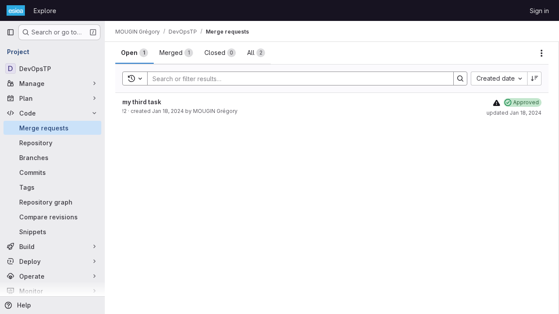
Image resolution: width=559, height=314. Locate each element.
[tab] (134, 53)
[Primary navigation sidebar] (10, 32)
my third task (141, 102)
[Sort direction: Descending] (535, 78)
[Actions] (542, 53)
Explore (45, 10)
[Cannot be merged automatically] (496, 102)
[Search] (460, 78)
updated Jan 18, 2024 (514, 112)
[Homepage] (16, 10)
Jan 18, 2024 (168, 111)
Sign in (539, 10)
